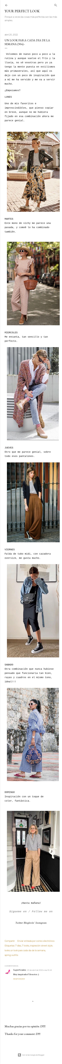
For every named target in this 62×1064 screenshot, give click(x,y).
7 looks (25, 945)
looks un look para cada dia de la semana (25, 950)
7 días (18, 945)
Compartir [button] (10, 941)
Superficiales (19, 970)
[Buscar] (55, 4)
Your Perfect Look (22, 11)
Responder (19, 979)
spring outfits (11, 955)
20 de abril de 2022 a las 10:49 (39, 970)
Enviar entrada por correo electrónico (36, 941)
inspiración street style (41, 945)
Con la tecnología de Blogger (33, 1055)
